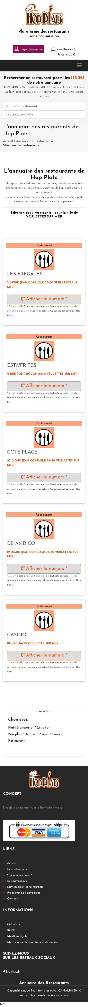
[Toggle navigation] (79, 65)
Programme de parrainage (23, 892)
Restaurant (16, 740)
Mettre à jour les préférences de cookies (32, 942)
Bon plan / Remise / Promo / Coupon (35, 734)
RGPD (11, 930)
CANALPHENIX (69, 990)
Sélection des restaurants (21, 145)
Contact (12, 898)
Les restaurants (17, 869)
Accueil (8, 141)
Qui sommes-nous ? (19, 875)
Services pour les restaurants (25, 886)
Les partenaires (17, 881)
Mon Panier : (65, 49)
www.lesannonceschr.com (52, 995)
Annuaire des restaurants (34, 141)
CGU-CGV (13, 924)
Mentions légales (17, 936)
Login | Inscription (31, 49)
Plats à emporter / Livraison (29, 727)
